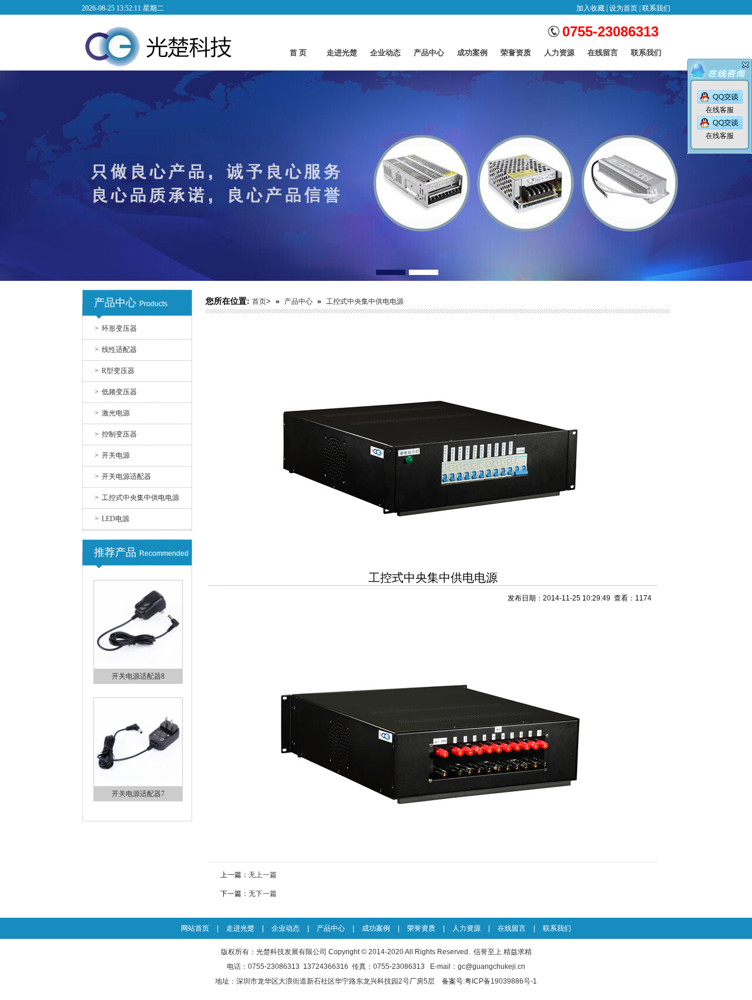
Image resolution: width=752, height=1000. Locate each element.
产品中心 (429, 55)
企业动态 (385, 55)
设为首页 (623, 8)
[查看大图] (433, 562)
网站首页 (195, 928)
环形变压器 (116, 328)
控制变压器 (116, 434)
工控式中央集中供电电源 (137, 498)
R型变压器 (115, 371)
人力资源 (559, 55)
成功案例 (472, 55)
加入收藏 (590, 8)
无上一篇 (263, 875)
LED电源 (112, 519)
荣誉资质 (516, 55)
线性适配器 (116, 349)
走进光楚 (342, 55)
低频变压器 (116, 392)
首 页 (298, 52)
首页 (259, 301)
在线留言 (603, 55)
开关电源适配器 (123, 476)
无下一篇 (263, 894)
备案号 (452, 981)
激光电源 (112, 413)
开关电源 (112, 455)
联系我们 (656, 8)
